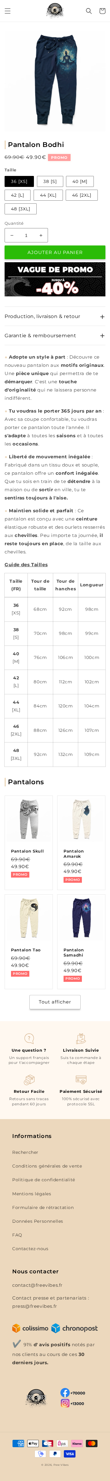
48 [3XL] (20, 209)
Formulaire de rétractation (43, 1207)
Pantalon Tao (26, 949)
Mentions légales (31, 1194)
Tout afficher (55, 1002)
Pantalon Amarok (74, 854)
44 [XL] (48, 195)
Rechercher (25, 1152)
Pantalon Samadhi (74, 952)
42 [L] (17, 195)
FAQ (17, 1235)
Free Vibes (61, 1464)
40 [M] (79, 181)
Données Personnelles (37, 1221)
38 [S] (50, 181)
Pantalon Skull (27, 851)
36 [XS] (19, 181)
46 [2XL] (81, 195)
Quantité (14, 223)
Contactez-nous (30, 1248)
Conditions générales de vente (47, 1166)
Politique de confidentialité (43, 1179)
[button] (7, 11)
